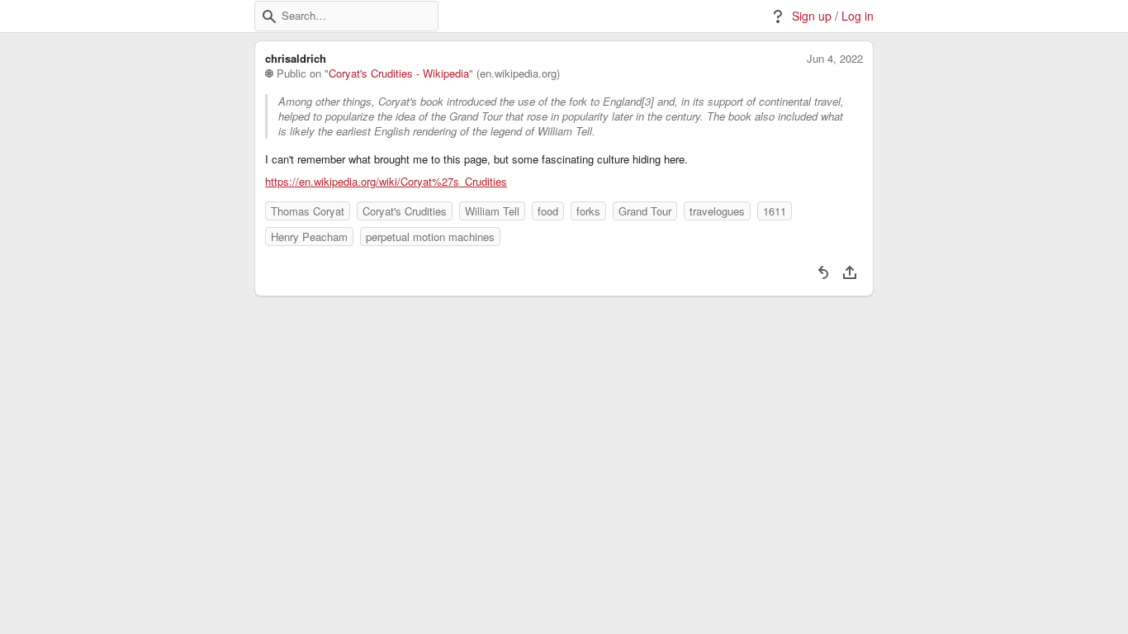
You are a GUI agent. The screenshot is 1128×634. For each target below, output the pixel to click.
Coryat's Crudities (405, 211)
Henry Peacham (309, 236)
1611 (774, 211)
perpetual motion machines (430, 236)
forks (588, 211)
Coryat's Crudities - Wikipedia (399, 73)
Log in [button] (857, 16)
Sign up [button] (812, 16)
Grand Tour (645, 211)
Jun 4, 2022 (835, 58)
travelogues (717, 211)
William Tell (492, 211)
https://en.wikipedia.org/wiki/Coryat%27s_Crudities (386, 181)
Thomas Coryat (307, 211)
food (548, 211)
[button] (269, 16)
